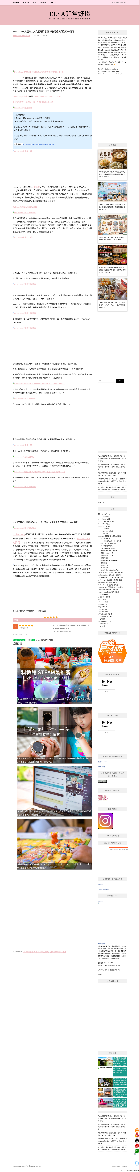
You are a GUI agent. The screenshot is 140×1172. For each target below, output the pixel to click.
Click (138, 586)
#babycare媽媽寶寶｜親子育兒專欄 (110, 536)
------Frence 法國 (104, 519)
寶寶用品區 (104, 558)
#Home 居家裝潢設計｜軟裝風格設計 (111, 580)
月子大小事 (104, 565)
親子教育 (16, 2)
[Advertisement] (52, 54)
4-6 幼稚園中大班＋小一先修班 (21, 35)
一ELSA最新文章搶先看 (103, 889)
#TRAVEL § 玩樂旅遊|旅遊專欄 (109, 592)
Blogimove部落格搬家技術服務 (130, 1170)
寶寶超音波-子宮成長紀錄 (109, 560)
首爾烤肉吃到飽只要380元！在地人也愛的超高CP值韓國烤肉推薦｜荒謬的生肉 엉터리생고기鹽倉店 (112, 481)
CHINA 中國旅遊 (104, 597)
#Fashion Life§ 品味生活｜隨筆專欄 (110, 575)
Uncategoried (103, 609)
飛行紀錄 (102, 626)
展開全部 (100, 514)
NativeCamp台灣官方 (21, 97)
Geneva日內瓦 (103, 602)
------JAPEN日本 (104, 526)
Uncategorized (103, 611)
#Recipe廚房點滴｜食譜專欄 (108, 582)
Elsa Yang (100, 884)
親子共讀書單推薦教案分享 (109, 570)
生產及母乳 (104, 568)
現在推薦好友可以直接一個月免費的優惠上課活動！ (34, 102)
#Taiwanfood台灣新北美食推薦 (108, 589)
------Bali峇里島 (104, 516)
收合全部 (107, 514)
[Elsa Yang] (104, 922)
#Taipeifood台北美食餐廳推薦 (108, 585)
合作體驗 (102, 619)
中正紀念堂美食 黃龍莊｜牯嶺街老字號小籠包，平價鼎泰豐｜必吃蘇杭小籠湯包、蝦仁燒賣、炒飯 (112, 458)
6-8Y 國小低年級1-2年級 (109, 543)
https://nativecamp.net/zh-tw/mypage (48, 97)
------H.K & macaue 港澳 (106, 521)
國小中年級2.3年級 (107, 553)
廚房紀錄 (43, 2)
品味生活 (53, 2)
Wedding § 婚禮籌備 (105, 614)
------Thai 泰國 (103, 533)
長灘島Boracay (103, 624)
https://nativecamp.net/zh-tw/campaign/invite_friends (38, 144)
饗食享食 (26, 2)
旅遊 (34, 2)
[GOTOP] (137, 1163)
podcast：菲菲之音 (103, 974)
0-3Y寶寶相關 (105, 538)
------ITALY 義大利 (105, 524)
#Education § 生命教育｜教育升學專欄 (111, 572)
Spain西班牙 (103, 607)
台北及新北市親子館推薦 (109, 550)
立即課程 (36, 187)
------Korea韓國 (104, 529)
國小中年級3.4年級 (105, 621)
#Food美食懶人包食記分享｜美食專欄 (111, 577)
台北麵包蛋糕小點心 (105, 616)
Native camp (19, 534)
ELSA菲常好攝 (70, 14)
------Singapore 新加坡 (106, 531)
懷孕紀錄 (104, 563)
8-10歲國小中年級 (107, 546)
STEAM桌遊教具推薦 (108, 548)
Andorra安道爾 (104, 594)
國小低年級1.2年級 (58, 952)
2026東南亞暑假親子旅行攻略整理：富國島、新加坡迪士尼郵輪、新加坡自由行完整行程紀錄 (112, 467)
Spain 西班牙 (103, 604)
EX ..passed (102, 599)
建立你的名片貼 (101, 944)
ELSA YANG (36, 35)
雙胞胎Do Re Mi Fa (102, 762)
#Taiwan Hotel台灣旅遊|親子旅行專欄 (111, 587)
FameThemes (124, 1166)
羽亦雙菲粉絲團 (101, 766)
